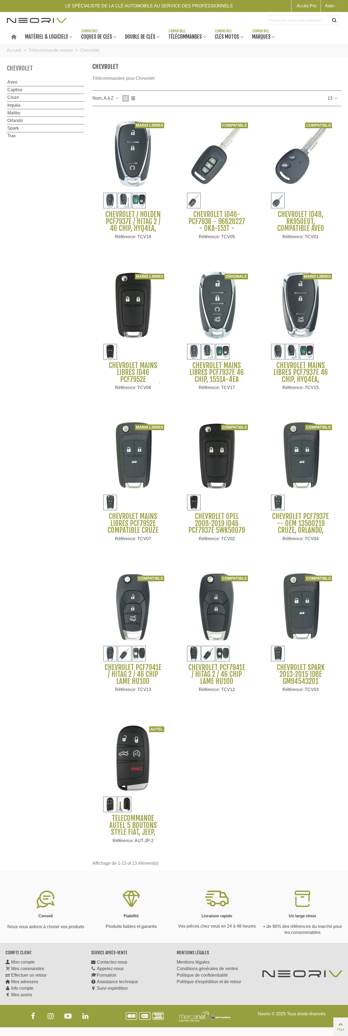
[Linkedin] (85, 1016)
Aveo (12, 82)
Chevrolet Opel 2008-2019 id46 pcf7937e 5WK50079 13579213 (216, 527)
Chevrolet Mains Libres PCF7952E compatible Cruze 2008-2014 (133, 527)
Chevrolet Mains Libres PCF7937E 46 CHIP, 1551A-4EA (216, 372)
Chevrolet (20, 68)
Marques (261, 36)
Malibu (13, 113)
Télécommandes (185, 36)
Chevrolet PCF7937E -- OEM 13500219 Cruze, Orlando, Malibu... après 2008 (300, 527)
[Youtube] (68, 1016)
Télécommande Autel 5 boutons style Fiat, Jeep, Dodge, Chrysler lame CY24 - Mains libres (133, 836)
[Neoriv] (37, 20)
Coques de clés (96, 36)
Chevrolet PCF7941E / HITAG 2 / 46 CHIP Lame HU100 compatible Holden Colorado (216, 681)
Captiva (14, 89)
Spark (13, 128)
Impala (13, 105)
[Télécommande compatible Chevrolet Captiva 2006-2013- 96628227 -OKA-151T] (216, 154)
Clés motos (227, 36)
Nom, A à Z (103, 98)
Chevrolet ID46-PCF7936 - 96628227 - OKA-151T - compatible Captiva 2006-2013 (216, 228)
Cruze (13, 97)
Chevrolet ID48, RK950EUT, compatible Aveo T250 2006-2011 (300, 225)
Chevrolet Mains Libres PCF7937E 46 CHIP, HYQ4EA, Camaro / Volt (301, 376)
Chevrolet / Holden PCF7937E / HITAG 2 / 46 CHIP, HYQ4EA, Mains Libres (133, 225)
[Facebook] (33, 1016)
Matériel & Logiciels (46, 36)
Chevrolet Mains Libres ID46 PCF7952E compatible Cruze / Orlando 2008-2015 (133, 379)
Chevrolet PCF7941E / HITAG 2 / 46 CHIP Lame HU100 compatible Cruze (133, 678)
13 (331, 98)
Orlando (15, 120)
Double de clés (140, 36)
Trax (11, 135)
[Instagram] (51, 1016)
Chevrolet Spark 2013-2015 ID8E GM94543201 (301, 674)
